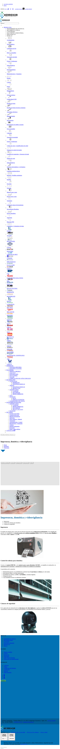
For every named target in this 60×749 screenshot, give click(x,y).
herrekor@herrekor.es (28, 722)
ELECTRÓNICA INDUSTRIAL (15, 33)
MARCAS (9, 35)
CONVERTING (11, 31)
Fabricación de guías (11, 659)
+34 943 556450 (28, 9)
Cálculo (12, 462)
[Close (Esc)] (1, 747)
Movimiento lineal (8, 640)
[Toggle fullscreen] (4, 747)
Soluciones (6, 447)
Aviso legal (44, 732)
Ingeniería (6, 446)
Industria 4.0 (7, 644)
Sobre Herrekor (7, 672)
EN (7, 9)
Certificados (10, 668)
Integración (18, 462)
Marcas (5, 645)
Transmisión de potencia (10, 638)
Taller (31, 462)
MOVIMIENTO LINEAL (13, 30)
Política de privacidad (18, 732)
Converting (6, 641)
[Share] (2, 747)
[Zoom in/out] (6, 747)
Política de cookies (33, 732)
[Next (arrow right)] (2, 748)
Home (5, 445)
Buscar (2, 23)
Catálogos (6, 665)
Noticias (6, 671)
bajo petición (24, 744)
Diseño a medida (5, 462)
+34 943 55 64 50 (18, 9)
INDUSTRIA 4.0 (11, 34)
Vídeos (5, 666)
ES (5, 9)
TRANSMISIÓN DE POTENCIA (15, 28)
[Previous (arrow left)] (1, 748)
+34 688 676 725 (18, 722)
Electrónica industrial (9, 643)
